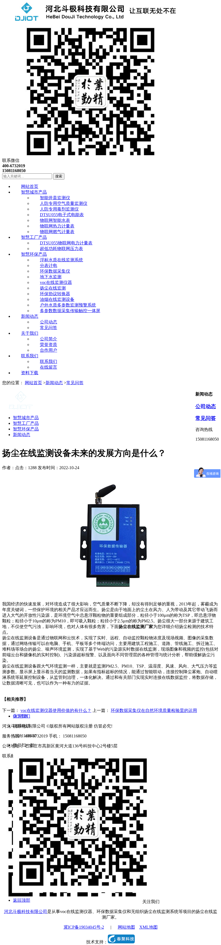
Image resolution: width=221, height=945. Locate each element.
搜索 (58, 176)
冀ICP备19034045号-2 (84, 927)
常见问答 (75, 382)
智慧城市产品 (26, 417)
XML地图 (148, 927)
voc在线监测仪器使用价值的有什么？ (55, 710)
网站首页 (33, 382)
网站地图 (126, 927)
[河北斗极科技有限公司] (89, 19)
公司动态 (205, 406)
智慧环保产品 (26, 429)
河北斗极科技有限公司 (25, 911)
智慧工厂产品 (26, 423)
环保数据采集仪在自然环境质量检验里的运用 (154, 710)
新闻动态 (54, 382)
